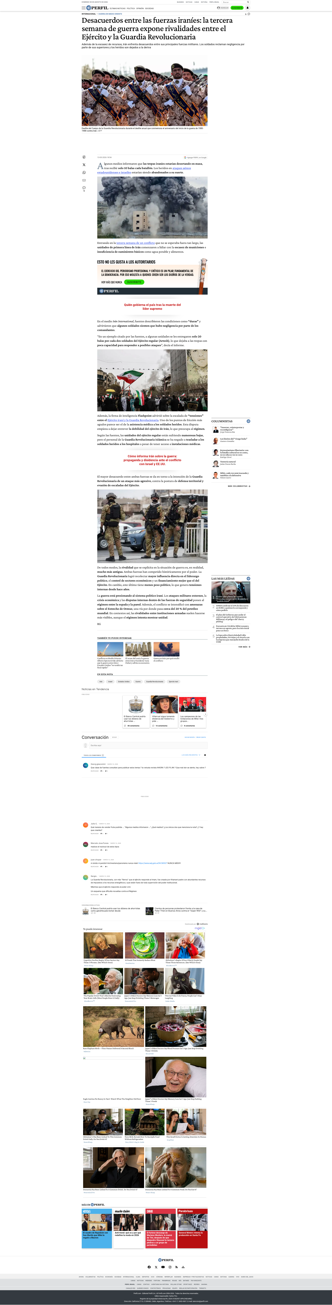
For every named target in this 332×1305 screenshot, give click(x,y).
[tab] (94, 755)
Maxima (204, 1284)
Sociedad (149, 8)
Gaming (231, 1277)
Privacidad (166, 1288)
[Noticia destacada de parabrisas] (192, 1212)
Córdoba (159, 1277)
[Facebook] (149, 1267)
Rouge (174, 1280)
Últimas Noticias (117, 8)
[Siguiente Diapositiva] (205, 714)
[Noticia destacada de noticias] (97, 1212)
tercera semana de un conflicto (135, 242)
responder (94, 771)
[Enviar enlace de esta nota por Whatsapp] (84, 172)
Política (131, 8)
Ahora (81, 1277)
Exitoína (204, 2)
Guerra (138, 682)
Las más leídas (222, 578)
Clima (138, 1277)
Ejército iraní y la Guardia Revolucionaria (133, 420)
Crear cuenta (201, 737)
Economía (109, 1277)
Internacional (128, 1277)
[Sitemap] (183, 1267)
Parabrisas (166, 1280)
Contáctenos (155, 1288)
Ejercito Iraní (173, 682)
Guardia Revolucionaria (154, 682)
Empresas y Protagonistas (193, 1277)
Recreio (197, 1284)
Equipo (174, 1288)
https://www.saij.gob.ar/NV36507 (152, 863)
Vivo (237, 1277)
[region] (145, 831)
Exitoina (223, 1277)
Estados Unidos (124, 682)
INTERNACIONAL (89, 14)
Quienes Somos (142, 1288)
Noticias (189, 2)
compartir (191, 771)
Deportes (145, 1277)
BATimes (186, 1280)
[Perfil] (98, 1205)
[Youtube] (163, 1267)
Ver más (242, 647)
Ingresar (224, 8)
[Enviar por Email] (84, 180)
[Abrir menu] (84, 8)
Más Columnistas (237, 486)
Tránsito (202, 1288)
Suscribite (237, 8)
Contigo (146, 1284)
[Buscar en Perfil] (248, 2)
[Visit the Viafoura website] (202, 924)
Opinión (140, 8)
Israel (110, 682)
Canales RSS (130, 1288)
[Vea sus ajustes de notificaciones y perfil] (247, 7)
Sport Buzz (187, 1284)
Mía (180, 1280)
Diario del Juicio (247, 1277)
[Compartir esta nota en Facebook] (84, 157)
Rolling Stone (176, 1284)
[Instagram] (170, 1267)
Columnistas (221, 421)
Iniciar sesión (190, 737)
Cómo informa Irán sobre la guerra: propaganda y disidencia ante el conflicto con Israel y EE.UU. (152, 460)
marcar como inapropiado (201, 772)
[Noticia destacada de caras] (161, 1212)
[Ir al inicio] (97, 7)
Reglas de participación (188, 1288)
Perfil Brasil (214, 2)
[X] (156, 1267)
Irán (100, 682)
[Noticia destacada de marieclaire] (129, 1212)
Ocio (152, 1277)
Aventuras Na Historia (160, 1284)
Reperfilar (169, 1277)
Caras (196, 2)
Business (180, 2)
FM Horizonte (196, 1280)
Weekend (148, 1280)
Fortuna (157, 1280)
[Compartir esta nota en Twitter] (84, 164)
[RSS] (176, 1267)
